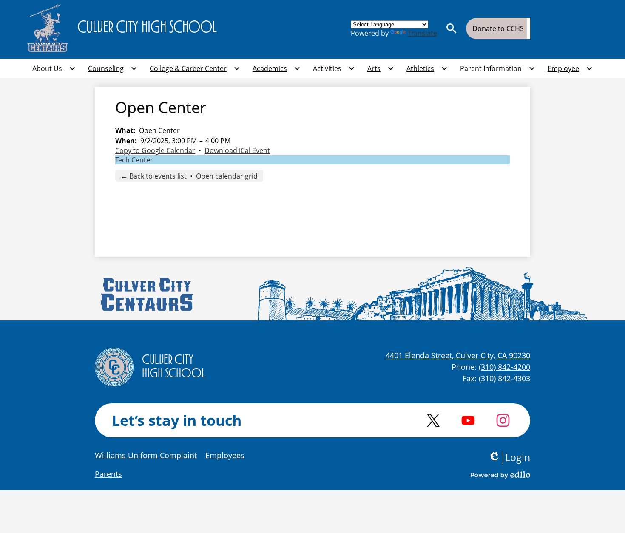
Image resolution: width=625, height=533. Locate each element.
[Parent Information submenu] (498, 68)
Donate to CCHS (498, 28)
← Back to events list (154, 176)
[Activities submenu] (334, 68)
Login (509, 458)
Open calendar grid (227, 176)
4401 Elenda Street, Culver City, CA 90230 (458, 355)
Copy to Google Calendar (155, 150)
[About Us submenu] (54, 68)
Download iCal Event (237, 150)
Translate (422, 33)
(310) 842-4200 (504, 367)
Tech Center (134, 159)
